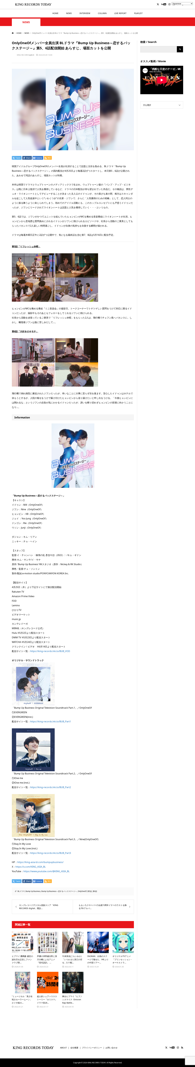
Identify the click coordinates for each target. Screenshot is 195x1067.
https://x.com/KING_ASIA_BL (30, 866)
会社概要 (74, 1047)
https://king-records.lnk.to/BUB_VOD (50, 651)
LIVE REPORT (120, 13)
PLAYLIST (138, 13)
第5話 (89, 891)
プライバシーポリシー (92, 1047)
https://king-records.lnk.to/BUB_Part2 (50, 787)
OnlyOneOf (82, 891)
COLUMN (102, 13)
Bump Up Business (33, 891)
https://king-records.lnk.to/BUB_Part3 (50, 853)
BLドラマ (21, 891)
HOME (55, 13)
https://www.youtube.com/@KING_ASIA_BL (46, 871)
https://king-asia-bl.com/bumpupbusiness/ (40, 862)
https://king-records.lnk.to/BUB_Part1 (50, 721)
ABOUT (63, 1047)
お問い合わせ (111, 1047)
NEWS (69, 13)
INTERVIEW (85, 13)
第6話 (95, 891)
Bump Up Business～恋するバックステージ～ (59, 891)
